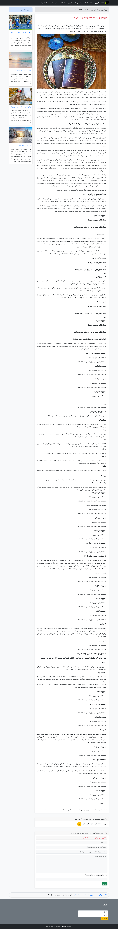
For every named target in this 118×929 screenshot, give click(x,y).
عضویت (104, 919)
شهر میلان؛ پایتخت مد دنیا (24, 146)
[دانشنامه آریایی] (102, 3)
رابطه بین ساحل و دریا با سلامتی (23, 71)
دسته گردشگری (81, 3)
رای (79, 824)
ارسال (104, 884)
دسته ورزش (43, 3)
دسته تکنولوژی (72, 3)
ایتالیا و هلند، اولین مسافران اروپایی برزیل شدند (21, 33)
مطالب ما (90, 3)
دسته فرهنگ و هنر (61, 3)
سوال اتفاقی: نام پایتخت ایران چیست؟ (96, 875)
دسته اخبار (51, 3)
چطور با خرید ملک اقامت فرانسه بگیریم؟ (21, 107)
